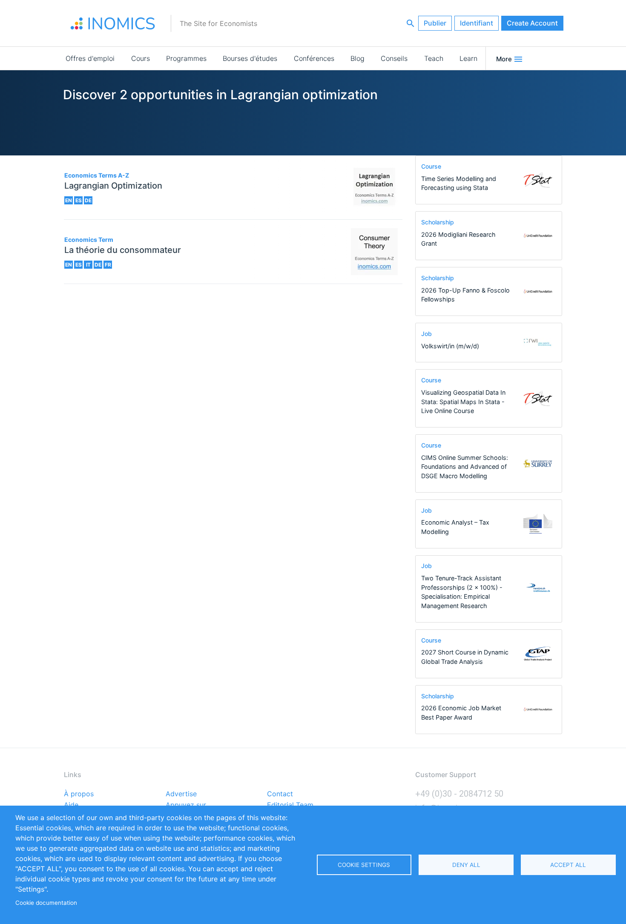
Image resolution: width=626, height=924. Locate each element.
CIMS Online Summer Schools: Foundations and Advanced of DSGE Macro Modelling (464, 466)
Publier (435, 23)
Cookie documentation (46, 902)
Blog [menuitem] (357, 58)
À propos (79, 794)
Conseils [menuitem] (394, 58)
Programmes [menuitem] (186, 58)
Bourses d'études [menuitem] (250, 58)
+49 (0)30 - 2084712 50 (459, 794)
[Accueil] (113, 23)
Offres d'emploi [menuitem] (90, 58)
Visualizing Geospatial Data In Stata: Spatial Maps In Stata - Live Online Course (463, 401)
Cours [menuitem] (140, 58)
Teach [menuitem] (433, 58)
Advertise (181, 794)
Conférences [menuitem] (314, 58)
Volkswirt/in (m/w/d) (450, 346)
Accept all (568, 864)
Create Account (532, 23)
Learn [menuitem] (468, 58)
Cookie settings (364, 864)
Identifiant (476, 23)
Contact (280, 794)
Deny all (466, 864)
